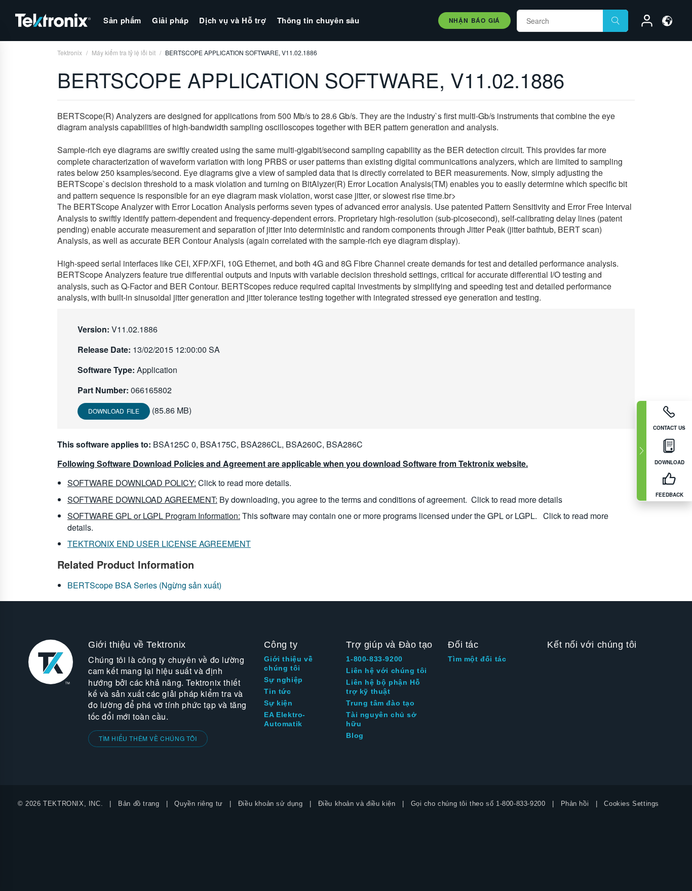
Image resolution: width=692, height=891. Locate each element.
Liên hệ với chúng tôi (386, 670)
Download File (113, 410)
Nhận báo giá (474, 20)
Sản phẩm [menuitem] (122, 20)
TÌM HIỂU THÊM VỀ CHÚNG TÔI (148, 738)
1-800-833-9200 (374, 659)
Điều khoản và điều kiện (357, 803)
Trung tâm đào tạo (380, 703)
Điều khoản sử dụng (270, 803)
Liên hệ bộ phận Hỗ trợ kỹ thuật (383, 686)
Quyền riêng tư (198, 803)
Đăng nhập (642, 22)
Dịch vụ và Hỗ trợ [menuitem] (232, 20)
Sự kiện (278, 703)
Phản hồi (575, 803)
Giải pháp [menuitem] (170, 20)
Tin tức (277, 691)
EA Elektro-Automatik (284, 719)
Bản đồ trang (138, 803)
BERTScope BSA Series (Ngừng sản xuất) (144, 585)
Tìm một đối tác (477, 659)
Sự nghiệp (283, 680)
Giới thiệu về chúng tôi (288, 663)
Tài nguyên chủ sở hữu (381, 719)
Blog (354, 735)
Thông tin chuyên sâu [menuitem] (318, 20)
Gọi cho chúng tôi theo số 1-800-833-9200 (478, 803)
